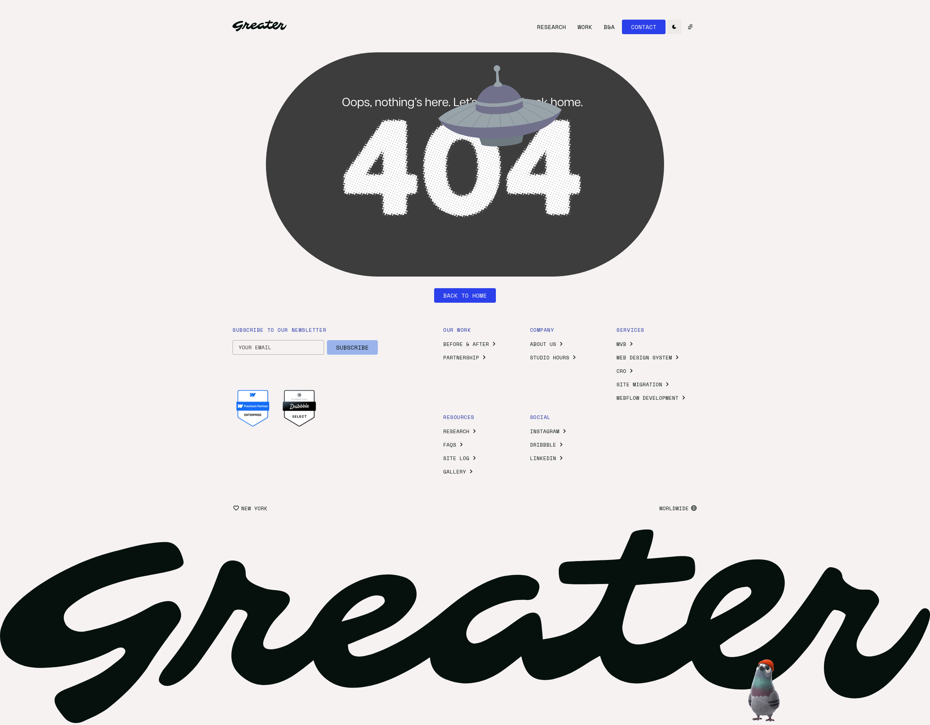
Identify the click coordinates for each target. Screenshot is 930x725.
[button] (644, 27)
